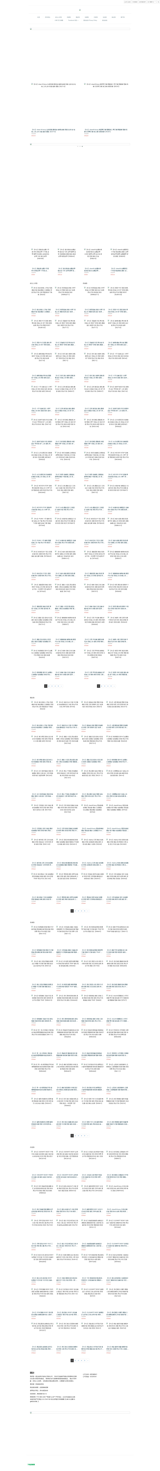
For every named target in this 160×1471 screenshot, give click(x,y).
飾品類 (114, 17)
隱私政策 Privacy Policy (90, 20)
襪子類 (123, 17)
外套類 (96, 17)
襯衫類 (78, 17)
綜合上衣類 (58, 17)
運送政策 (104, 20)
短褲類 (87, 17)
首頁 (38, 17)
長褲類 (69, 17)
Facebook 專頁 (72, 20)
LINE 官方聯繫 (59, 20)
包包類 (105, 17)
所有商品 (47, 17)
